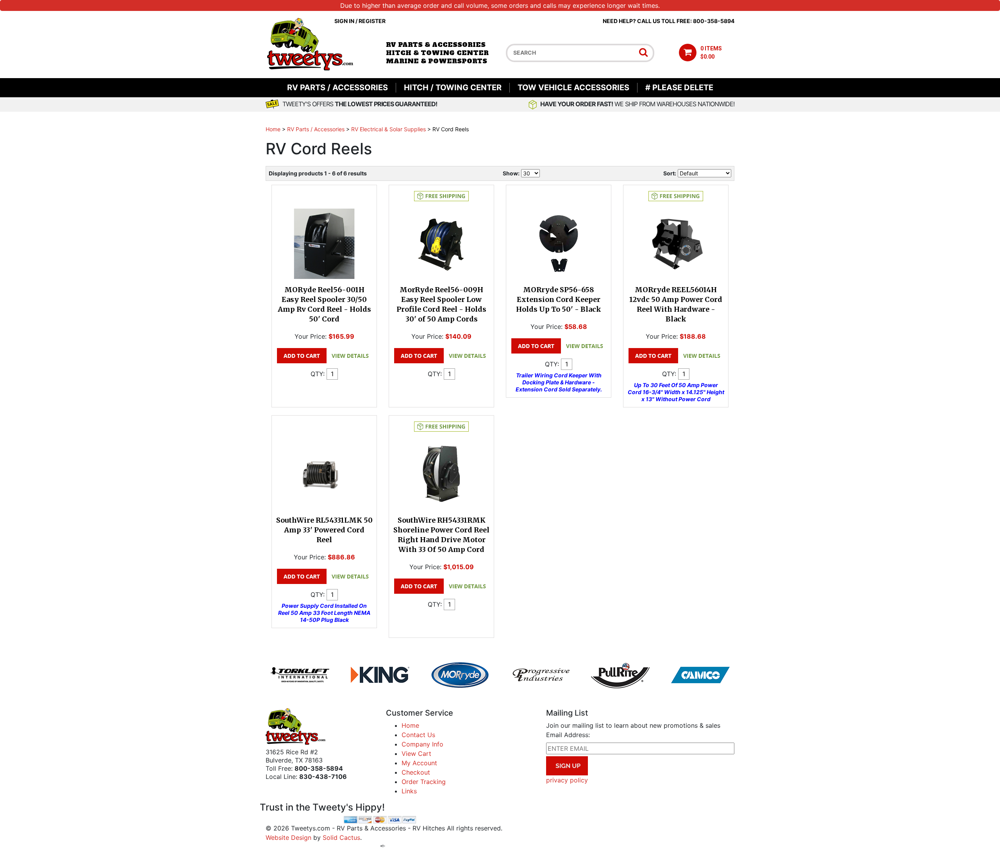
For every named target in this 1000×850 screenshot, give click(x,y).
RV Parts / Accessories (337, 87)
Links (409, 791)
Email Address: (568, 735)
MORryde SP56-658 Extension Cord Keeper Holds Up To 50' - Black (558, 299)
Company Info (422, 744)
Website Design (288, 837)
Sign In (344, 21)
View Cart (416, 753)
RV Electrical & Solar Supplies (388, 129)
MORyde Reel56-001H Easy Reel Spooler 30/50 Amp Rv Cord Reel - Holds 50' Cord (324, 304)
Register (372, 21)
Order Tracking (424, 782)
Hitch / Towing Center (453, 87)
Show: (511, 173)
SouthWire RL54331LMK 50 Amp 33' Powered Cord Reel (324, 530)
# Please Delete (679, 87)
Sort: (669, 173)
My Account (419, 763)
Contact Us (418, 735)
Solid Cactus (341, 837)
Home (273, 129)
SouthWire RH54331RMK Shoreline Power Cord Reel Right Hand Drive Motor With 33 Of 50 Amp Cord (441, 535)
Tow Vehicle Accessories (573, 87)
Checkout (416, 772)
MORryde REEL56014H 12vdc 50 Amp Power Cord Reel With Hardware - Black (675, 304)
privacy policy (567, 780)
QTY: (318, 374)
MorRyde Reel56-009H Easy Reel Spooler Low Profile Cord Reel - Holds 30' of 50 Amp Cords (441, 304)
